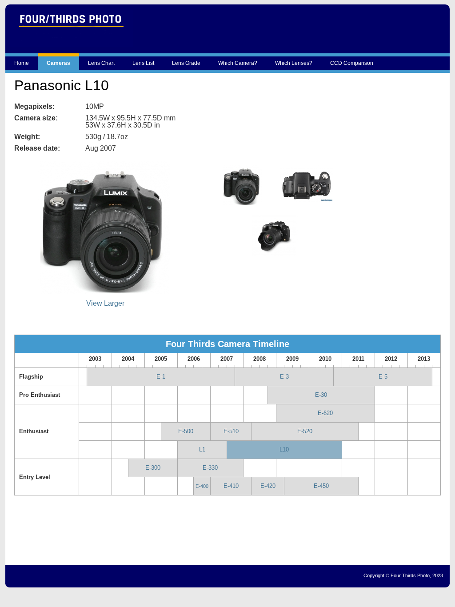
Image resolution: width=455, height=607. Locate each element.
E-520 (304, 431)
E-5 (383, 376)
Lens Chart (101, 63)
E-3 (284, 376)
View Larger (105, 303)
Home (21, 63)
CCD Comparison (351, 63)
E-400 (202, 486)
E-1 (160, 376)
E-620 (325, 413)
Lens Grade (186, 63)
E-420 (267, 486)
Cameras (58, 63)
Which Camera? (237, 63)
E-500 (185, 431)
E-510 (231, 431)
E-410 (231, 486)
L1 (202, 449)
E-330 (210, 467)
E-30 (321, 394)
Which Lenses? (293, 63)
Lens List (143, 63)
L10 (284, 449)
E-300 (152, 467)
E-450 (321, 486)
